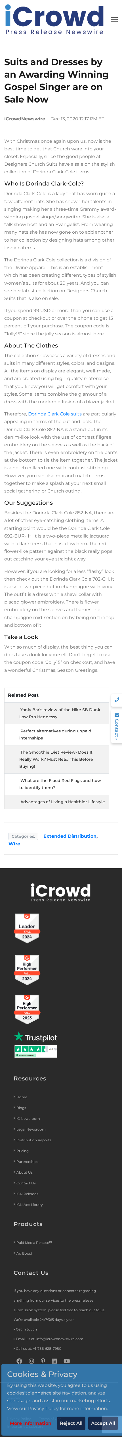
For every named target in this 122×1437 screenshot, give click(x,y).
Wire (14, 844)
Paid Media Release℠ (34, 1242)
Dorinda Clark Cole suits (55, 414)
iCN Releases (27, 1194)
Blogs (21, 1108)
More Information (30, 1423)
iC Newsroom (28, 1118)
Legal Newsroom (31, 1129)
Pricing (23, 1151)
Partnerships (27, 1161)
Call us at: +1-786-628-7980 (38, 1348)
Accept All (103, 1423)
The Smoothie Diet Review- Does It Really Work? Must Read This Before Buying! (56, 759)
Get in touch (26, 1329)
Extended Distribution (69, 836)
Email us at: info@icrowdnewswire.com (49, 1339)
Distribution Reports (34, 1140)
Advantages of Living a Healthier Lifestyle (62, 801)
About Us (24, 1172)
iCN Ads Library (29, 1205)
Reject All (71, 1423)
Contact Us (26, 1183)
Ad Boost (24, 1253)
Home (21, 1097)
